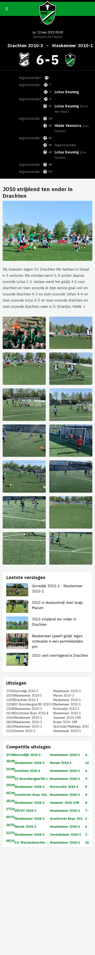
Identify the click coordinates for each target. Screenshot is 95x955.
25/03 (10, 718)
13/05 (10, 700)
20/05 (10, 695)
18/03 (10, 722)
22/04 (10, 704)
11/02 (10, 731)
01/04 (10, 713)
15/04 (10, 709)
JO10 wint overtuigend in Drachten (60, 655)
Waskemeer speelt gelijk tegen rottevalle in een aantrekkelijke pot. (57, 641)
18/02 (10, 726)
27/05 (10, 691)
